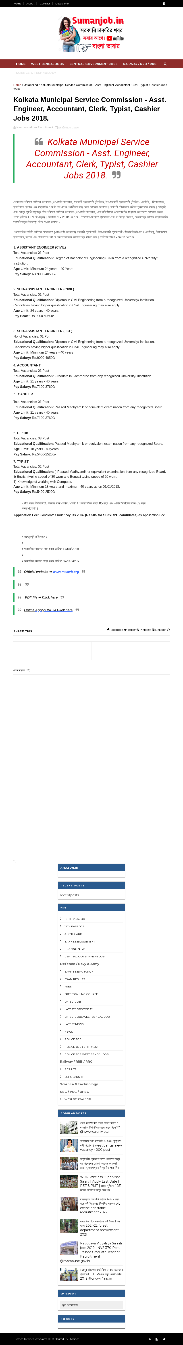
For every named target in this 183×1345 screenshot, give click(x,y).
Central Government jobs (93, 64)
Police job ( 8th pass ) (81, 1046)
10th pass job (74, 918)
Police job (72, 1039)
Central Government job (84, 956)
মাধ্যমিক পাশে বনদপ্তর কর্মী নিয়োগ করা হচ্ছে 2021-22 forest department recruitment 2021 (100, 1227)
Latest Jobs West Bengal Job (87, 1016)
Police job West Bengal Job (86, 1054)
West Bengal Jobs (47, 64)
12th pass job (74, 926)
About (30, 3)
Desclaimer (62, 3)
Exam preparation (79, 971)
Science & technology (36, 73)
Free (68, 986)
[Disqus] (91, 797)
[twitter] (164, 1339)
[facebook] (164, 3)
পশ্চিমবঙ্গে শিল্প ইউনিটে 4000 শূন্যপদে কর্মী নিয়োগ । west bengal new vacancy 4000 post (101, 1145)
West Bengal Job (77, 1099)
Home (17, 3)
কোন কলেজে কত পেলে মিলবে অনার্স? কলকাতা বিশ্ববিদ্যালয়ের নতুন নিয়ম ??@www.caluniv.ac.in (100, 1127)
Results (70, 1069)
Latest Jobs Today (78, 1009)
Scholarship (74, 1076)
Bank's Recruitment (79, 941)
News (68, 1031)
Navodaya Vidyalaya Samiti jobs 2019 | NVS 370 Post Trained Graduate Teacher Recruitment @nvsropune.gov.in (91, 1252)
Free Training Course (81, 994)
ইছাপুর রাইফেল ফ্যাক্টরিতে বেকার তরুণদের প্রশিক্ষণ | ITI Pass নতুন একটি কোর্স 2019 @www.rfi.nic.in (101, 1274)
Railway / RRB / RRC (139, 64)
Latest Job (72, 1001)
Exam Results (74, 979)
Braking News (75, 949)
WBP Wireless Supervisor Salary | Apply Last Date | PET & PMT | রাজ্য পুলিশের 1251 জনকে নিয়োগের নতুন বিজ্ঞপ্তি (100, 1183)
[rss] (150, 1339)
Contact (45, 3)
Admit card (73, 934)
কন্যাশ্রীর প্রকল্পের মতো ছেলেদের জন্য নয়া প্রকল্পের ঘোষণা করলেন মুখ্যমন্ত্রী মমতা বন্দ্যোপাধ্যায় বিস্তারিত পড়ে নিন (100, 1163)
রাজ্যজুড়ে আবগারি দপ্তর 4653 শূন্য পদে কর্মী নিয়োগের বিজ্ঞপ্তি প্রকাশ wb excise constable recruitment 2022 (100, 1205)
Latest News (73, 1024)
